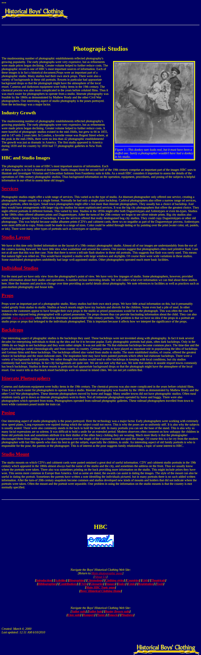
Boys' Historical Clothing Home (100, 591)
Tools (159, 584)
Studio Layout (16, 237)
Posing (8, 412)
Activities (60, 580)
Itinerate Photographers (26, 378)
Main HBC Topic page (100, 587)
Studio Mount (15, 454)
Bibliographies (47, 584)
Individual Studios (20, 268)
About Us (100, 576)
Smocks (113, 615)
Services (10, 188)
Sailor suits (79, 611)
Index (121, 584)
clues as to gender (23, 318)
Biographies (76, 580)
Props (7, 295)
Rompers (88, 615)
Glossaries (96, 584)
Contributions (68, 584)
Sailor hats (95, 611)
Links (131, 584)
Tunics (101, 615)
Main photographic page (106, 573)
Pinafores (127, 615)
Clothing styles (114, 580)
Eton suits (74, 615)
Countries (133, 580)
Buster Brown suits (117, 611)
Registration (146, 584)
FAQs (83, 584)
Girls (145, 580)
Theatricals (158, 580)
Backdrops (12, 329)
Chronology (94, 580)
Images (110, 584)
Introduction (44, 580)
